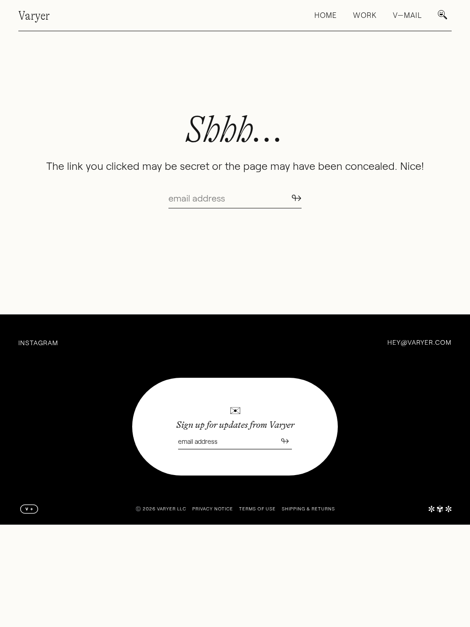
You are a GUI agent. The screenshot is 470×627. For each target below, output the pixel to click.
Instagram (38, 343)
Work (365, 15)
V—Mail (407, 15)
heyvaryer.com (419, 342)
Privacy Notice (212, 508)
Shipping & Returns (308, 508)
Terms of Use (257, 508)
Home (325, 15)
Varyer (34, 15)
